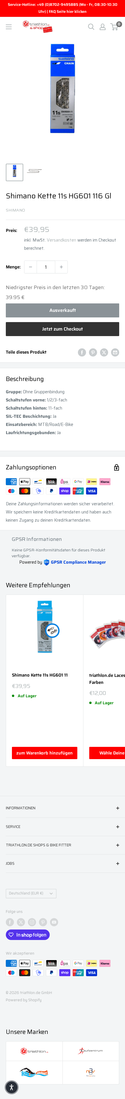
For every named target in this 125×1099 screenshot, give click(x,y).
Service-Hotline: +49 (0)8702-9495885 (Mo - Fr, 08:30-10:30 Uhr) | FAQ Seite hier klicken (62, 8)
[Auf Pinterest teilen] (93, 352)
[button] (12, 1087)
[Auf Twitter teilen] (104, 352)
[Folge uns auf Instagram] (32, 922)
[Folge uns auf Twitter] (21, 922)
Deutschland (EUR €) (26, 893)
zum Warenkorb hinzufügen (44, 752)
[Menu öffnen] (9, 27)
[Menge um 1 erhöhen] (61, 267)
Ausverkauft (62, 310)
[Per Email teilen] (115, 352)
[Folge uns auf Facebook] (10, 922)
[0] (114, 26)
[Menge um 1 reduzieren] (30, 267)
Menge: (13, 266)
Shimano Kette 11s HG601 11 (40, 675)
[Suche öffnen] (91, 27)
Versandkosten (61, 240)
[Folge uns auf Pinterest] (43, 922)
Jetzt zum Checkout (62, 329)
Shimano (15, 210)
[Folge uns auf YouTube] (54, 922)
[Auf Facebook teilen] (82, 352)
